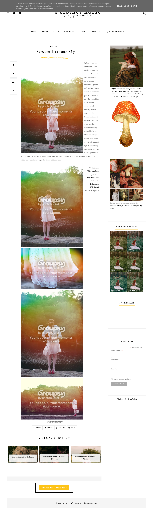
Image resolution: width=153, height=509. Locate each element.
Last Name (115, 369)
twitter (77, 503)
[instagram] (20, 13)
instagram (92, 503)
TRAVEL (83, 31)
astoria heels (94, 181)
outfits (53, 46)
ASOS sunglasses (93, 171)
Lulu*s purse (94, 184)
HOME (34, 31)
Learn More (123, 6)
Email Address (117, 350)
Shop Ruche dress (93, 177)
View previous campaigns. (121, 379)
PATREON (96, 31)
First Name (115, 360)
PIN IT (73, 428)
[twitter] (15, 13)
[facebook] (9, 13)
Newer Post (48, 488)
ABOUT (45, 31)
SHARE (38, 428)
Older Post (61, 488)
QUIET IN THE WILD (115, 31)
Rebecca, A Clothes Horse (52, 58)
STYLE (56, 31)
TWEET (49, 428)
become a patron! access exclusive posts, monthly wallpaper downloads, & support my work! (126, 205)
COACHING (69, 31)
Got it (134, 6)
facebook (62, 503)
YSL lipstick (94, 187)
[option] (23, 455)
